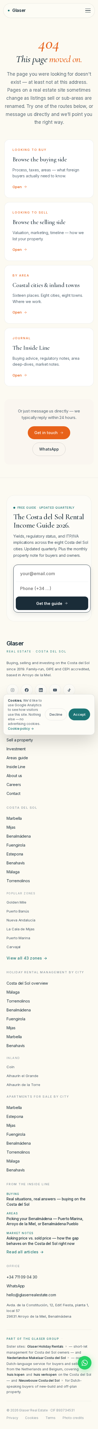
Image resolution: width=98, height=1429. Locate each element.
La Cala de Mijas (21, 929)
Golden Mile (16, 902)
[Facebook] (27, 690)
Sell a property (20, 740)
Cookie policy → (21, 729)
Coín (10, 1067)
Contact (13, 793)
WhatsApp (49, 449)
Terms (50, 1418)
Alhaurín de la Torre (23, 1084)
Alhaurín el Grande (22, 1076)
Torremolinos (18, 880)
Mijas (11, 827)
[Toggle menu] (88, 10)
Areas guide (17, 757)
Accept (79, 714)
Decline (56, 714)
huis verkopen (45, 1375)
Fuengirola (16, 845)
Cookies (31, 1418)
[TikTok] (69, 690)
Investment (16, 749)
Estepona (15, 854)
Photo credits (73, 1418)
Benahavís (16, 863)
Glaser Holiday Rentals (45, 1346)
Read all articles (25, 1252)
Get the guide (49, 603)
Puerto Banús (18, 911)
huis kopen (15, 1375)
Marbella (14, 818)
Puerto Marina (18, 938)
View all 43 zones (27, 958)
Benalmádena (19, 836)
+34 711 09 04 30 (22, 1277)
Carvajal (13, 947)
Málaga (13, 872)
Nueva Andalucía (21, 920)
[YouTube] (55, 690)
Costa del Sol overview (27, 983)
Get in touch (45, 432)
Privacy (12, 1418)
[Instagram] (13, 690)
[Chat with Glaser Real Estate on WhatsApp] (84, 1363)
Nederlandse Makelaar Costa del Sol (36, 1358)
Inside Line (16, 766)
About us (14, 775)
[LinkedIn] (41, 690)
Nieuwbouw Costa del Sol (39, 1380)
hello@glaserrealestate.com (31, 1295)
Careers (14, 784)
